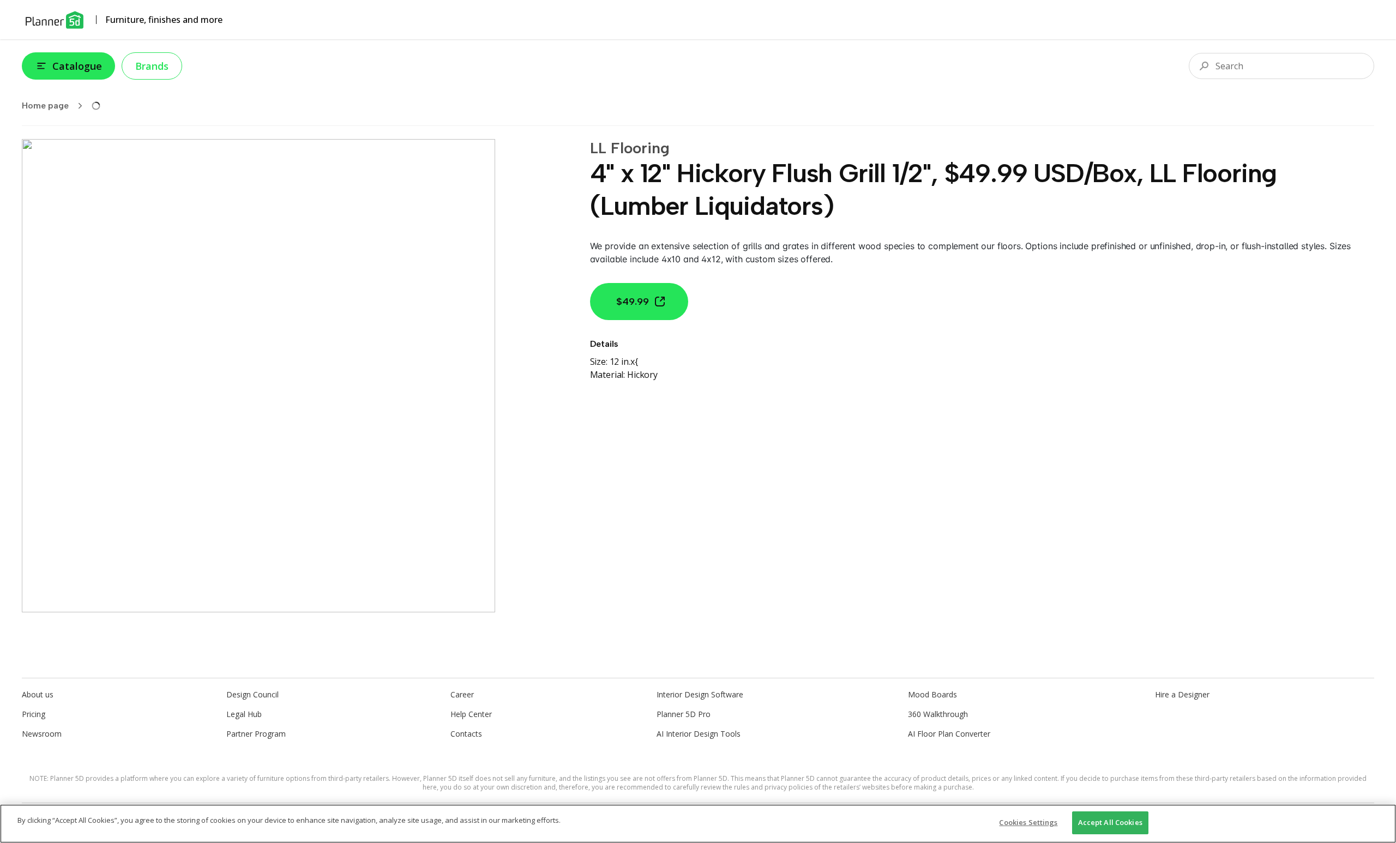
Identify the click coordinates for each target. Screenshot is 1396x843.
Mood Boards (932, 694)
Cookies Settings (1028, 822)
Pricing (33, 714)
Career (462, 694)
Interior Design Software (700, 694)
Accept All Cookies (1110, 822)
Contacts (466, 733)
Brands (152, 66)
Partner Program (256, 733)
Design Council (252, 694)
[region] (698, 823)
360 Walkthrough (938, 714)
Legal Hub (244, 714)
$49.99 (632, 302)
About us (37, 694)
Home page (45, 105)
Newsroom (42, 733)
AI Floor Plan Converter (949, 733)
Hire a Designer (1182, 694)
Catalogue (77, 66)
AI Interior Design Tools (699, 733)
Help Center (471, 714)
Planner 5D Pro (684, 714)
